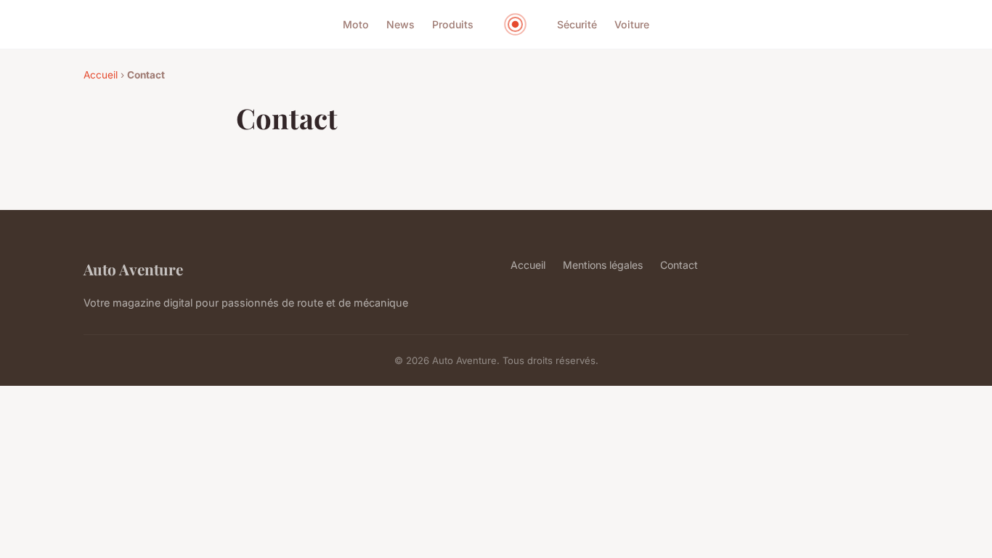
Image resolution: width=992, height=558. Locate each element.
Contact (679, 265)
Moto (356, 24)
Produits (452, 24)
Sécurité (577, 24)
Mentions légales (603, 265)
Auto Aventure (133, 269)
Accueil (101, 75)
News (400, 24)
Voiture (631, 24)
